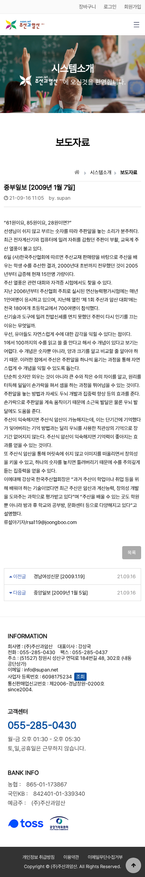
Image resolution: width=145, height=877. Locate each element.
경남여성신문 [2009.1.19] (59, 576)
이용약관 (71, 857)
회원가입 (132, 7)
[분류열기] (136, 24)
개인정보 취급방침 (38, 857)
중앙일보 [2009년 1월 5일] (61, 593)
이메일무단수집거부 (105, 857)
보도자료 (128, 172)
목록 (132, 552)
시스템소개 (100, 172)
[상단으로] (133, 865)
